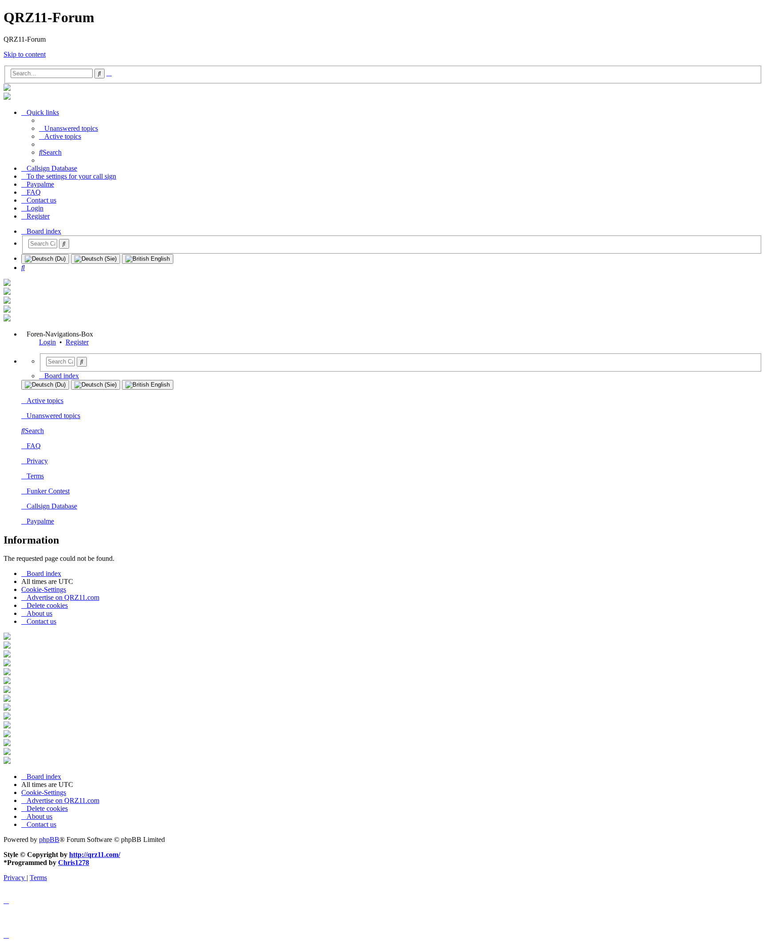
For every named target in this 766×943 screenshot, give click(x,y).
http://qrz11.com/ (94, 854)
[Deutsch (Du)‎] (45, 259)
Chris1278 (73, 862)
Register (77, 342)
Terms (35, 476)
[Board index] (7, 88)
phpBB (49, 839)
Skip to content (25, 54)
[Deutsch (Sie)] (95, 259)
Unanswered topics (53, 415)
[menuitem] (68, 128)
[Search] (64, 244)
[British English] (147, 259)
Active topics (45, 400)
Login (47, 342)
